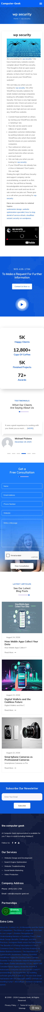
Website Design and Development (18, 858)
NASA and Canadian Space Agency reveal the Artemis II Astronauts (21, 966)
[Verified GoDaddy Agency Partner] (12, 911)
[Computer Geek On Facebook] (12, 842)
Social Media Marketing (13, 870)
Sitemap (22, 1008)
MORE (30, 428)
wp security (27, 59)
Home (16, 18)
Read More (9, 652)
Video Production (11, 874)
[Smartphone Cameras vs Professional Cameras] (22, 733)
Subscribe (22, 806)
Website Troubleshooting (14, 866)
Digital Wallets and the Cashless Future (18, 700)
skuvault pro (19, 981)
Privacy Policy (10, 1005)
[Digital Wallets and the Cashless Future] (22, 675)
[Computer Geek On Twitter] (15, 842)
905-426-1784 (22, 269)
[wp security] (24, 48)
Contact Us (13, 927)
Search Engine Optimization (15, 862)
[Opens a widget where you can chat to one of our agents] (35, 1008)
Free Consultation (22, 566)
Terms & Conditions (28, 1005)
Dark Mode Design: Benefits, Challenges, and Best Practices (20, 939)
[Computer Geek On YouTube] (19, 842)
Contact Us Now (21, 286)
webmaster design (14, 209)
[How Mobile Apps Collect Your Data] (22, 617)
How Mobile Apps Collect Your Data (21, 643)
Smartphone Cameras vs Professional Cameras (18, 758)
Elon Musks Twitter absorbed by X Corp (16, 963)
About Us (4, 927)
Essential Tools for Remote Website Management (20, 960)
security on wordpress (22, 218)
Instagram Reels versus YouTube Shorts (25, 942)
